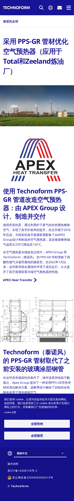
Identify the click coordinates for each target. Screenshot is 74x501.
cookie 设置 (10, 412)
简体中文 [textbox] (22, 453)
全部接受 (37, 435)
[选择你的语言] (50, 7)
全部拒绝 (37, 424)
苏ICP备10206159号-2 (22, 470)
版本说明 (13, 464)
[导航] (68, 7)
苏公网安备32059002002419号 (32, 477)
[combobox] (41, 453)
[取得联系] (59, 7)
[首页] (16, 7)
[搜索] (41, 7)
